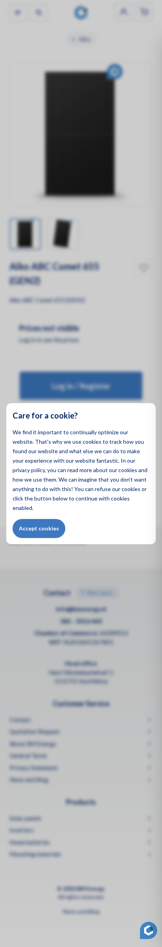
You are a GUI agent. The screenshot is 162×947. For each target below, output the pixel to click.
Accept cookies (39, 528)
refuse (103, 489)
